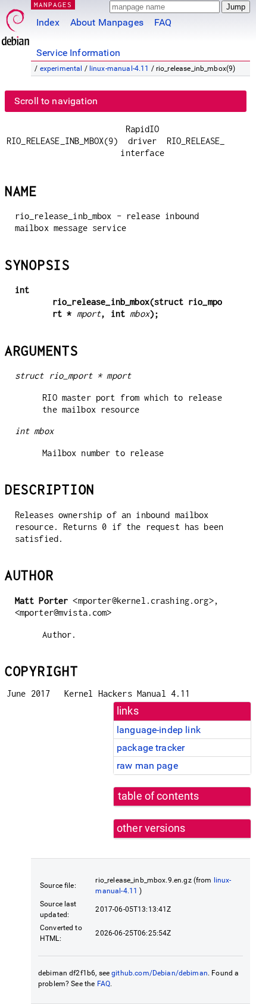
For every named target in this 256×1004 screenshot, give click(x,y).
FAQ (162, 22)
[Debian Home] (15, 24)
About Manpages (106, 22)
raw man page (147, 765)
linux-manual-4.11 (119, 68)
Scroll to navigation (56, 101)
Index (48, 22)
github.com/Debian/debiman (159, 973)
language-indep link (159, 729)
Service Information (78, 52)
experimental (61, 68)
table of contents (158, 796)
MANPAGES (53, 4)
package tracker (151, 747)
